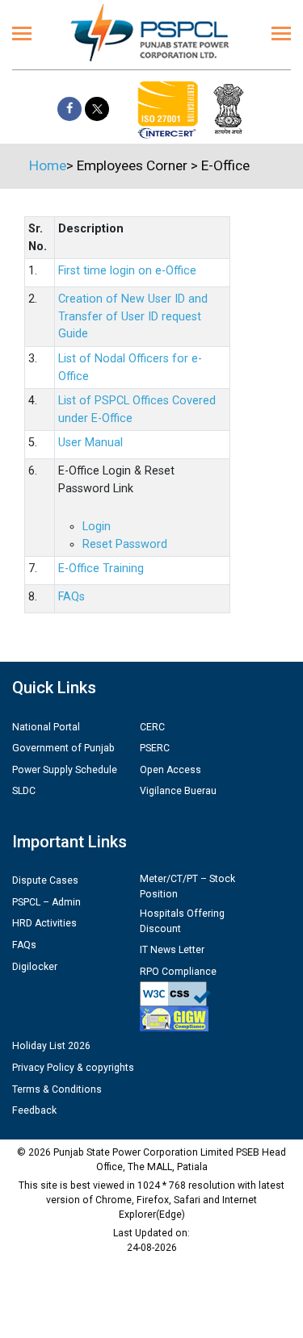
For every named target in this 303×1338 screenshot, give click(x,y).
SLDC (24, 791)
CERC (152, 727)
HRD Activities (44, 923)
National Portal (46, 727)
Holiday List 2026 (51, 1046)
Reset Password (124, 544)
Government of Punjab (63, 748)
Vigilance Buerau (178, 791)
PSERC (155, 748)
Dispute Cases (45, 880)
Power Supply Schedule (64, 770)
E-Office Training (101, 568)
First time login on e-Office (127, 271)
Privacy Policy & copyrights (73, 1067)
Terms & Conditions (57, 1089)
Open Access (170, 770)
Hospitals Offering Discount (182, 921)
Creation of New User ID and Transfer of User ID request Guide (133, 316)
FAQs (71, 597)
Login (96, 526)
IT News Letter (172, 949)
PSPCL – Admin (46, 902)
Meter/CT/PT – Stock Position (187, 886)
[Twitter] (97, 109)
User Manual (90, 442)
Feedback (34, 1110)
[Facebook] (69, 109)
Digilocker (34, 966)
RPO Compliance (178, 971)
